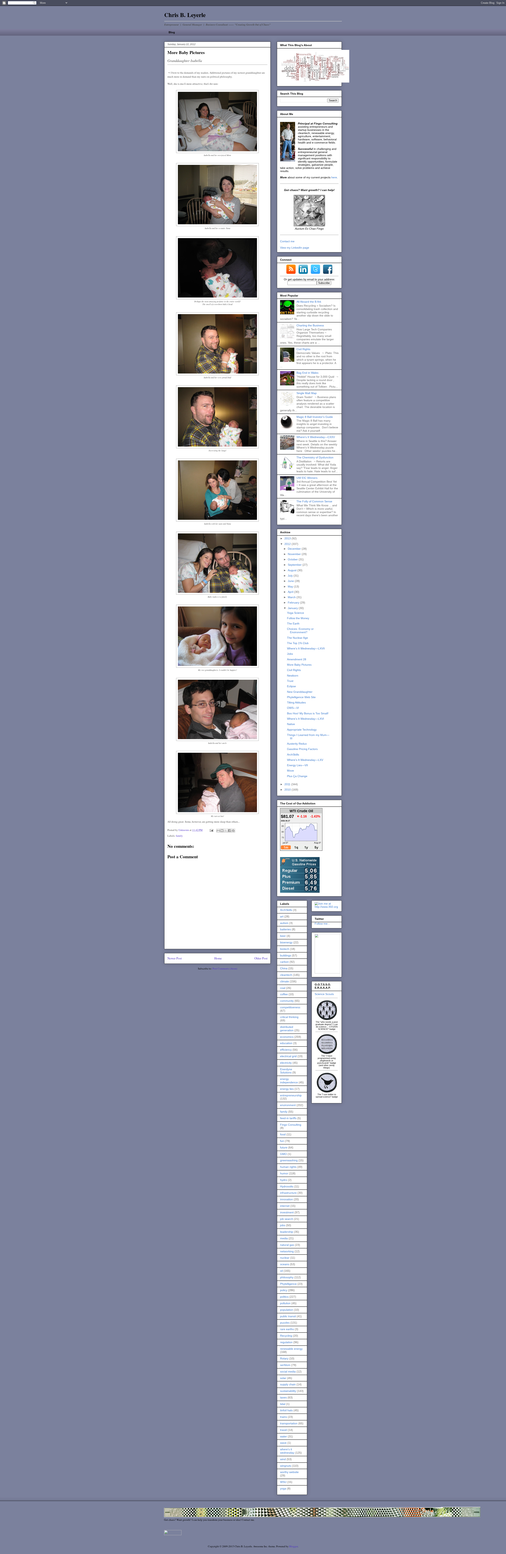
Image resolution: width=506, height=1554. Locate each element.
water (283, 1436)
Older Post (260, 958)
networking (287, 1251)
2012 (288, 544)
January (293, 608)
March (292, 597)
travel (283, 1429)
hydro (283, 1179)
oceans (284, 1264)
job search (286, 1218)
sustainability (288, 1390)
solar (283, 1378)
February (294, 602)
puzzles (285, 1322)
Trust (290, 680)
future (283, 1147)
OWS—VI (293, 707)
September (295, 564)
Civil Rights (303, 349)
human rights (288, 1166)
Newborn (292, 675)
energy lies (287, 1088)
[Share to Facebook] (229, 831)
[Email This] (218, 831)
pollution (285, 1303)
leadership (286, 1231)
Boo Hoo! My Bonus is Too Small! (308, 713)
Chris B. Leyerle (185, 14)
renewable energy (291, 1348)
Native (291, 724)
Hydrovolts (286, 1186)
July (291, 575)
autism (284, 923)
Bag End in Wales (307, 372)
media (284, 1238)
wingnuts (285, 1465)
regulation (286, 1342)
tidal (282, 1404)
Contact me (287, 241)
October (293, 559)
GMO (283, 1154)
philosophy (287, 1277)
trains (283, 1416)
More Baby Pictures (299, 664)
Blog (172, 32)
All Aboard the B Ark (308, 301)
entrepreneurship (291, 1095)
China (283, 968)
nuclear (284, 1257)
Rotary (284, 1358)
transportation (288, 1423)
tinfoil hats (286, 1410)
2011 (287, 784)
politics (284, 1296)
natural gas (287, 1244)
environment (288, 1105)
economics (287, 1036)
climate (284, 981)
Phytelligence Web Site (301, 697)
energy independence (289, 1080)
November (295, 554)
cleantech (286, 974)
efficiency (286, 1049)
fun (282, 1140)
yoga (283, 1488)
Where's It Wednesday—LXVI (305, 718)
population (286, 1309)
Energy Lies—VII (297, 765)
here (334, 177)
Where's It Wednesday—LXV (305, 759)
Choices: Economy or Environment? (300, 630)
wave (283, 1442)
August (292, 570)
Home (218, 958)
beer (283, 935)
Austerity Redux (297, 743)
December (295, 548)
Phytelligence (288, 1283)
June (291, 581)
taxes (283, 1397)
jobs (282, 1225)
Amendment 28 (296, 659)
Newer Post (174, 958)
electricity (286, 1062)
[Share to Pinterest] (233, 831)
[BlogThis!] (222, 831)
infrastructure (288, 1192)
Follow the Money (298, 618)
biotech (284, 948)
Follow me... (322, 923)
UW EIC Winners (306, 477)
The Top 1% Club (298, 643)
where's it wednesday (287, 1451)
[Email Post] (211, 830)
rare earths (287, 1329)
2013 (288, 538)
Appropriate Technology (302, 729)
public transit (288, 1316)
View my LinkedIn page (294, 247)
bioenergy (286, 942)
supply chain (288, 1384)
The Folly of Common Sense (314, 501)
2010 (288, 789)
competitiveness (290, 1007)
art (281, 916)
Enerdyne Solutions (286, 1071)
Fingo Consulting (290, 1124)
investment (287, 1212)
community (287, 1000)
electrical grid (288, 1056)
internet (285, 1205)
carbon (284, 961)
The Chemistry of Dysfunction (314, 457)
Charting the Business (310, 325)
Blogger (293, 1546)
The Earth (293, 623)
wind (283, 1459)
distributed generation (287, 1028)
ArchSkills (293, 754)
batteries (285, 929)
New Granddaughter (299, 691)
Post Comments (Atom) (224, 968)
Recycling (286, 1335)
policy (283, 1290)
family (179, 835)
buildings (285, 955)
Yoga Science (295, 612)
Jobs (290, 653)
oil (281, 1270)
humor (284, 1173)
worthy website (289, 1472)
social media (288, 1371)
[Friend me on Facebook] (327, 972)
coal (282, 987)
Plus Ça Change (297, 776)
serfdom (285, 1365)
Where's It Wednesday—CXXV (315, 437)
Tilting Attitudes (296, 702)
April (291, 591)
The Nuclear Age (297, 637)
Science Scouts (324, 994)
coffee (284, 994)
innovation (286, 1199)
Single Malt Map (306, 393)
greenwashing (289, 1160)
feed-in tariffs (288, 1118)
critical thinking (289, 1017)
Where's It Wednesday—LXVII (306, 648)
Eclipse (291, 686)
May (291, 586)
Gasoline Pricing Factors (302, 749)
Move (290, 770)
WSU (283, 1482)
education (286, 1043)
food (283, 1134)
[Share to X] (226, 831)
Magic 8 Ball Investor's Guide (314, 416)
